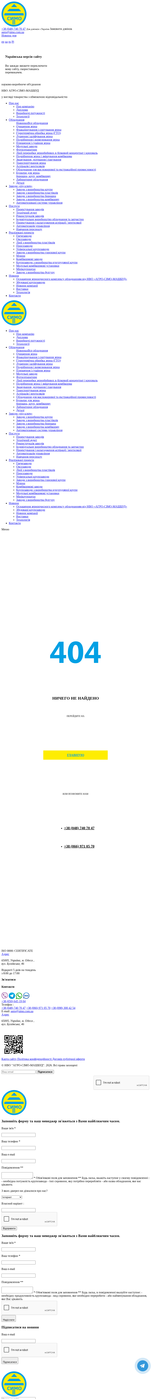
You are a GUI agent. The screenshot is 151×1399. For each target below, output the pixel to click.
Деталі (20, 182)
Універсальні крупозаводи (32, 249)
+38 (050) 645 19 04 (13, 1001)
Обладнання (16, 119)
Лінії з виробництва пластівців (35, 242)
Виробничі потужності (30, 113)
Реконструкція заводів (30, 216)
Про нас (14, 103)
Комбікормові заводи (29, 259)
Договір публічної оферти (68, 1059)
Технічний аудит (26, 212)
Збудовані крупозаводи (30, 282)
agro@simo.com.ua (12, 32)
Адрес (5, 954)
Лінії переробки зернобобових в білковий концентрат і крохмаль (57, 152)
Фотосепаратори (26, 149)
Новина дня (8, 35)
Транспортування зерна (31, 162)
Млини (20, 255)
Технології (22, 116)
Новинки (22, 123)
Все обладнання (38, 123)
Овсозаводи (23, 239)
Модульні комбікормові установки (37, 265)
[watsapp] (19, 998)
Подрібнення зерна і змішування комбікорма (44, 156)
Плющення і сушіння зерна (33, 143)
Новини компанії (27, 285)
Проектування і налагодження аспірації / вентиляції (48, 222)
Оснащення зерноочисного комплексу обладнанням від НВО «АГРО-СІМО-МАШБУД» (71, 279)
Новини (14, 275)
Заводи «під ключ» (20, 186)
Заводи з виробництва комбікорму (37, 199)
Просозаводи (24, 245)
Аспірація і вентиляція (30, 166)
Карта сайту (9, 1059)
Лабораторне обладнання (32, 179)
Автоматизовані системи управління (39, 202)
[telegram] (12, 998)
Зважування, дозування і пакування (38, 159)
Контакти (15, 295)
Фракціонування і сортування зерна (38, 129)
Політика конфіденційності (34, 1059)
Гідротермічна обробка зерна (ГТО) (38, 133)
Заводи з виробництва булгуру (35, 272)
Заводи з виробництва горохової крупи (41, 252)
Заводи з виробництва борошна (36, 196)
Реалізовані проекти (21, 232)
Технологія (23, 292)
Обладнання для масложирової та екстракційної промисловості (56, 169)
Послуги (14, 206)
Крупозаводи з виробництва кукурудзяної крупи (47, 262)
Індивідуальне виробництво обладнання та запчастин (50, 219)
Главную (75, 755)
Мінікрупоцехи (26, 269)
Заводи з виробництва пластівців (37, 192)
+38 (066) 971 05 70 (79, 846)
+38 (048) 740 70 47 (13, 28)
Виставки (22, 289)
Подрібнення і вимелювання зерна (38, 139)
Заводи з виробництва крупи (34, 189)
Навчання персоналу (29, 229)
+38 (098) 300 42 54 (63, 1007)
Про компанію (25, 106)
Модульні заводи (26, 146)
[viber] (4, 998)
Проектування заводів (30, 209)
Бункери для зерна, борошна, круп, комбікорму (33, 174)
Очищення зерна (26, 126)
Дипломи (22, 109)
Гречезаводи (24, 235)
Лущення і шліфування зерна (34, 136)
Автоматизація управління (33, 225)
